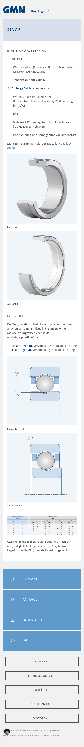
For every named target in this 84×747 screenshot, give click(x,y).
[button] (7, 732)
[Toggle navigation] (75, 11)
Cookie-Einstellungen (49, 735)
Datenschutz (30, 735)
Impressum (56, 730)
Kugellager (38, 11)
